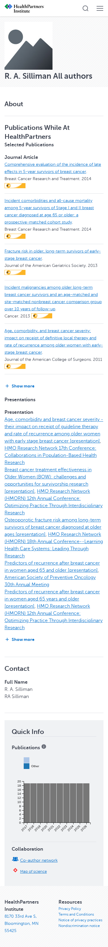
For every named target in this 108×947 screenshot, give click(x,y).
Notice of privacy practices (80, 920)
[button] (85, 8)
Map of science (33, 872)
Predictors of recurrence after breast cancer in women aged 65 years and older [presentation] (52, 599)
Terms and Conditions (76, 914)
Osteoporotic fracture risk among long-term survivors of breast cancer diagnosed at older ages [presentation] (52, 527)
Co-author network (39, 860)
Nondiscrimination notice (79, 926)
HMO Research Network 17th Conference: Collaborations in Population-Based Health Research (50, 455)
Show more (23, 386)
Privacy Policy (69, 909)
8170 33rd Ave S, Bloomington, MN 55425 (21, 923)
